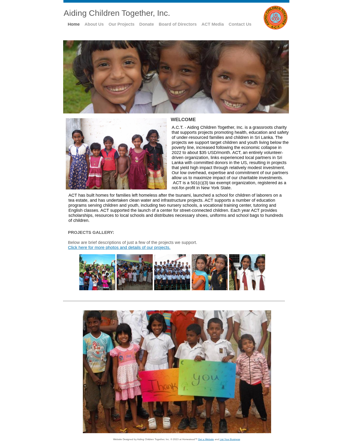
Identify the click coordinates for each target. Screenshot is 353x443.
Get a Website (206, 439)
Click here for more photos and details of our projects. (119, 247)
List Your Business (230, 439)
